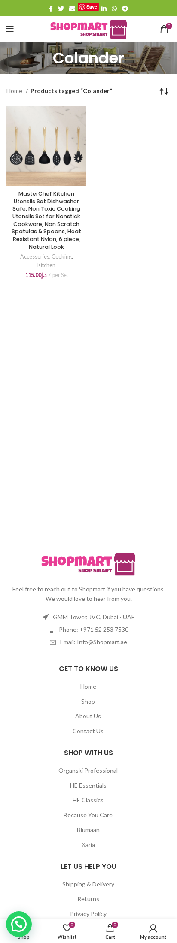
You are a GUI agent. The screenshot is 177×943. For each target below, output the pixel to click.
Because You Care (88, 815)
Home (15, 90)
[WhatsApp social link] (114, 8)
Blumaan (88, 829)
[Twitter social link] (61, 8)
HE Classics (88, 800)
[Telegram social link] (125, 8)
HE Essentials (88, 785)
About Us (88, 716)
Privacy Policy (88, 913)
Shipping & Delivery (88, 884)
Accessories (34, 256)
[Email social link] (72, 8)
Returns (88, 898)
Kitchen (46, 265)
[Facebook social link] (50, 8)
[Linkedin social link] (104, 8)
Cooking (62, 256)
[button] (19, 924)
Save (91, 6)
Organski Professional (88, 770)
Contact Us (88, 731)
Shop (88, 701)
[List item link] (88, 629)
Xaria (88, 844)
